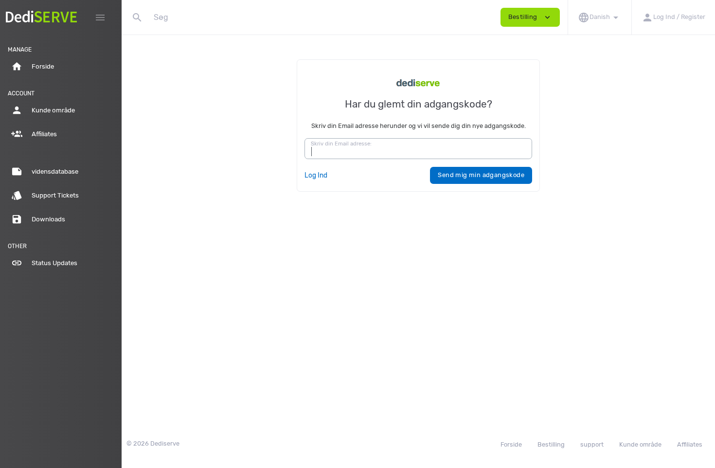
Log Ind (315, 175)
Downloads (38, 219)
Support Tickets (45, 195)
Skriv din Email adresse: (341, 144)
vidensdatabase (44, 171)
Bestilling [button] (530, 17)
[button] (599, 17)
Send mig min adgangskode (481, 175)
